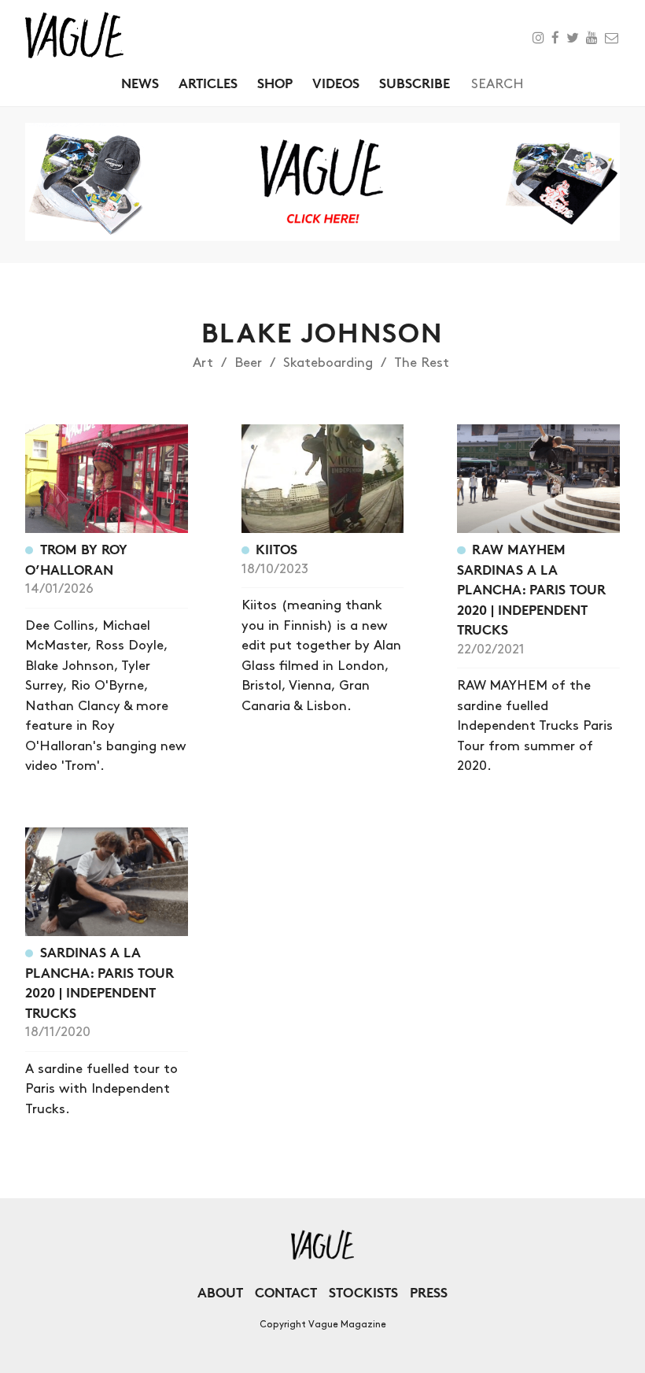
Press (429, 1292)
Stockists (363, 1292)
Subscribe (414, 83)
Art (203, 363)
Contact (286, 1292)
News (140, 83)
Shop (275, 83)
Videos (335, 83)
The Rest (421, 363)
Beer (248, 363)
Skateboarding (328, 363)
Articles (208, 83)
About (220, 1292)
